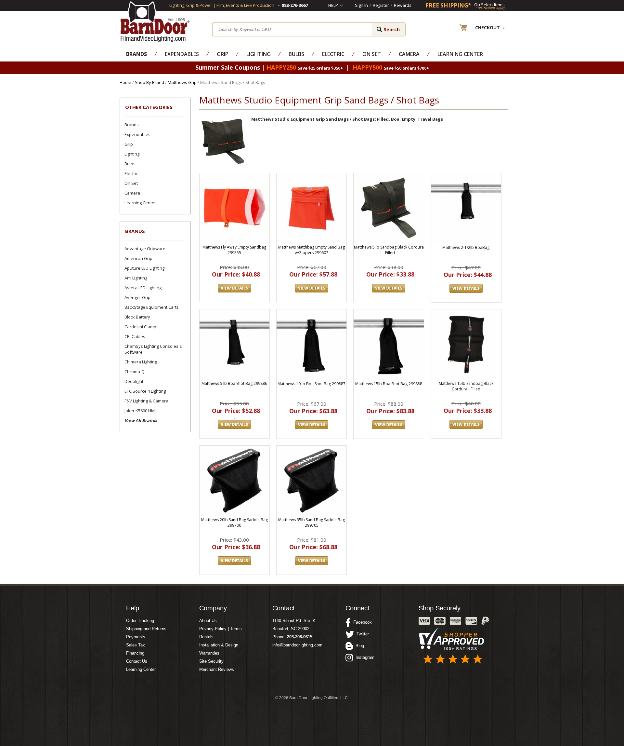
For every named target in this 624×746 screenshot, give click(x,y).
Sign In (361, 5)
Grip (222, 54)
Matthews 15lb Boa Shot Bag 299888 (388, 384)
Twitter (361, 633)
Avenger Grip (137, 297)
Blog (358, 645)
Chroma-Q (134, 371)
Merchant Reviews (216, 669)
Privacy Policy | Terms (220, 628)
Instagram (363, 657)
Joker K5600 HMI (140, 411)
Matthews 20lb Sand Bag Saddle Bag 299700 (234, 522)
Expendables (182, 54)
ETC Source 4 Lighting (145, 391)
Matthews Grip (182, 82)
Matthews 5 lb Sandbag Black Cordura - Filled (389, 249)
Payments (135, 636)
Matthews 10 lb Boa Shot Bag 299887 (311, 384)
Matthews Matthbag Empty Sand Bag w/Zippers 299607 (311, 249)
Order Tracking (140, 620)
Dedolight (133, 381)
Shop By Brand (149, 82)
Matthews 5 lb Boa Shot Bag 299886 (234, 383)
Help (333, 5)
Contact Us (136, 661)
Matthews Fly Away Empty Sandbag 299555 (234, 249)
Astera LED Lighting (143, 288)
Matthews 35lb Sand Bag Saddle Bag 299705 (311, 522)
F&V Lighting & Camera (146, 401)
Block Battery (137, 317)
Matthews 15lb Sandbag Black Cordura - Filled (466, 386)
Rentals (206, 636)
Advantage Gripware (144, 248)
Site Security (211, 661)
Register (381, 5)
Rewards (402, 5)
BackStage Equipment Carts (151, 307)
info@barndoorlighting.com (297, 645)
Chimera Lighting (140, 362)
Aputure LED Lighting (144, 268)
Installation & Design (218, 645)
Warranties (209, 653)
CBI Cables (134, 336)
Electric (333, 54)
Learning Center (460, 54)
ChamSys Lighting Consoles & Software (153, 349)
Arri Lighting (135, 278)
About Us (208, 620)
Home (125, 82)
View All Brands (140, 420)
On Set (371, 54)
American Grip (138, 258)
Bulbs (296, 54)
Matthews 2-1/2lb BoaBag (465, 247)
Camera (409, 54)
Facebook (361, 622)
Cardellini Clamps (141, 327)
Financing (135, 653)
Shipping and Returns (146, 628)
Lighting (258, 54)
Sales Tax (135, 645)
